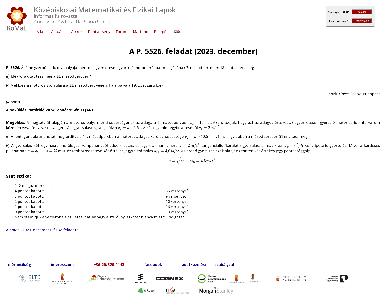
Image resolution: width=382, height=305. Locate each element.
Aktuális (58, 31)
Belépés (362, 11)
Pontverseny (99, 31)
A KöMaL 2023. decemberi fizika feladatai (43, 229)
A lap (41, 31)
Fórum (121, 31)
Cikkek (76, 31)
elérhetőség (19, 264)
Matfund (140, 31)
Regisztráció (362, 20)
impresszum (62, 264)
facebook (153, 264)
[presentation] (187, 67)
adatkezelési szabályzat (208, 264)
